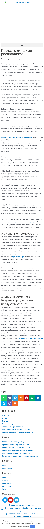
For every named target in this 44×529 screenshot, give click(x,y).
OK (32, 526)
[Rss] (15, 403)
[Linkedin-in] (38, 398)
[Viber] (9, 403)
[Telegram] (15, 398)
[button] (22, 45)
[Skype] (4, 403)
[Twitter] (5, 500)
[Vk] (9, 398)
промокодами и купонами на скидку (22, 222)
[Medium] (32, 398)
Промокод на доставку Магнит (31, 338)
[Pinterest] (26, 398)
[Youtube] (11, 500)
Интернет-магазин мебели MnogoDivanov (17, 137)
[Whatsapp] (4, 398)
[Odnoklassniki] (21, 398)
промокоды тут (18, 257)
